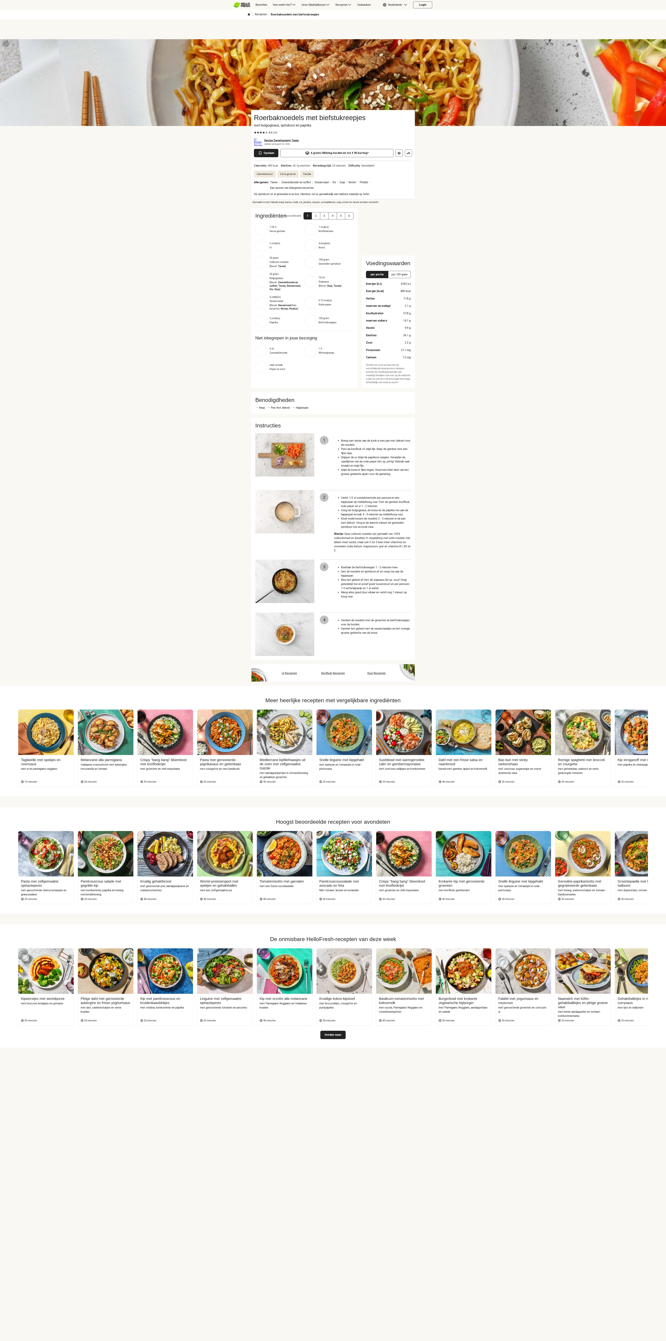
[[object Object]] (399, 153)
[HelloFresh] (242, 4)
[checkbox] (255, 132)
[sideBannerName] (388, 229)
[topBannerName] (333, 29)
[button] (395, 5)
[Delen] (408, 153)
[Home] (249, 14)
